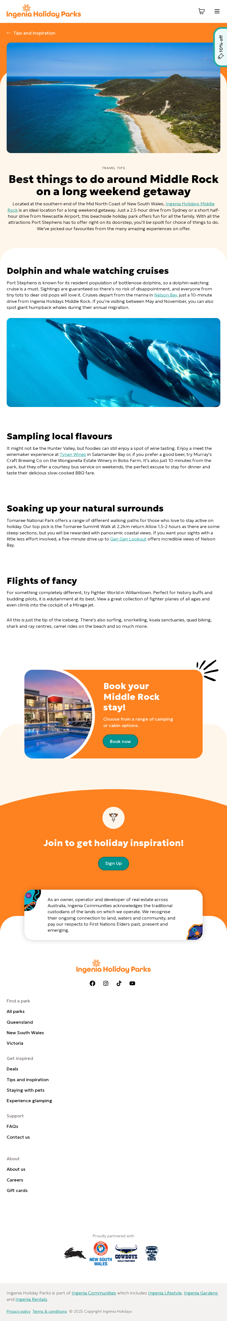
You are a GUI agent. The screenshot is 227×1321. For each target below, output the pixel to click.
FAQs (12, 1126)
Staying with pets (26, 1090)
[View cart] (201, 11)
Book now (120, 741)
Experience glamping (29, 1100)
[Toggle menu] (217, 11)
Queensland (20, 1022)
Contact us (18, 1137)
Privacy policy (18, 1311)
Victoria (15, 1043)
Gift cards (17, 1190)
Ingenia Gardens (201, 1293)
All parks (16, 1011)
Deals (12, 1068)
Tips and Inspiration (34, 33)
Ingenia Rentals (31, 1299)
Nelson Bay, (166, 295)
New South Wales (25, 1032)
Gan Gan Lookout (128, 539)
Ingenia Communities (94, 1293)
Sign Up (113, 863)
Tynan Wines (73, 454)
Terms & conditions (50, 1311)
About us (16, 1169)
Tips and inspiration (28, 1079)
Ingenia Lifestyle (165, 1293)
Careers (15, 1180)
